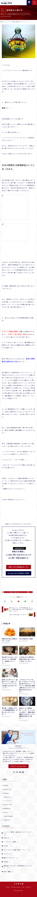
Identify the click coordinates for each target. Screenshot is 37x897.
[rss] (20, 884)
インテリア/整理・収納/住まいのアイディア (13, 14)
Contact (28, 887)
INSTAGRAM (8, 816)
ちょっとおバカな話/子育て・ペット (16, 850)
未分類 (6, 862)
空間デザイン (8, 797)
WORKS (6, 793)
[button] (5, 601)
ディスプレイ (8, 801)
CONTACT (7, 820)
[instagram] (17, 772)
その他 (8, 846)
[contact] (23, 772)
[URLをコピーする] (32, 601)
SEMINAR (6, 808)
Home (8, 887)
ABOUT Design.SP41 (18, 766)
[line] (20, 772)
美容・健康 (8, 871)
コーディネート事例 (11, 842)
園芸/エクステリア (10, 858)
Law (23, 887)
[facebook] (14, 772)
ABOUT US (7, 789)
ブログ (27, 14)
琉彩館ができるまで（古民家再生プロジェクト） (17, 867)
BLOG (5, 812)
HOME (5, 785)
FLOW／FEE (7, 804)
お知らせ (8, 838)
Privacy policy (16, 887)
